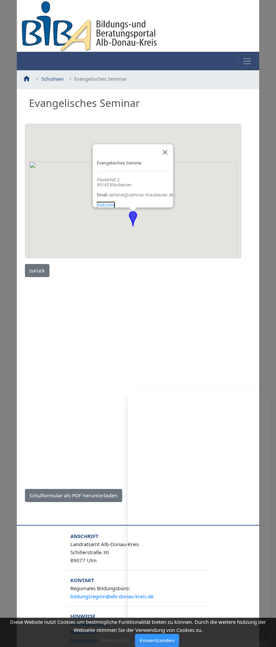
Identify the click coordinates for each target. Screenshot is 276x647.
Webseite (105, 204)
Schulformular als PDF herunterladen (73, 495)
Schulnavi (52, 78)
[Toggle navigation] (247, 61)
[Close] (165, 152)
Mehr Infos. (115, 640)
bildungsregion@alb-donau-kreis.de (111, 596)
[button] (133, 218)
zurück (37, 270)
